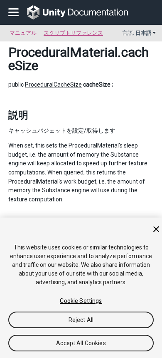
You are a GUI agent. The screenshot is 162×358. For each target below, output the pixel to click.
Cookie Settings (81, 301)
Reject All (81, 320)
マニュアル (23, 33)
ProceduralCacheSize (53, 84)
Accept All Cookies (81, 343)
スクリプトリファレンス (73, 33)
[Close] (156, 229)
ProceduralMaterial (63, 52)
